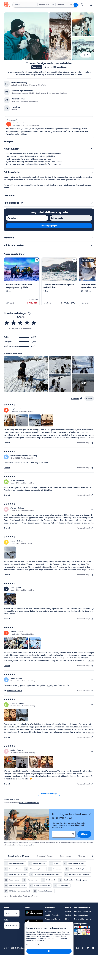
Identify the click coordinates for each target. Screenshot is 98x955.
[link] (22, 281)
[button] (55, 67)
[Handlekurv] (91, 5)
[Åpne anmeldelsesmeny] (92, 410)
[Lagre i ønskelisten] (37, 260)
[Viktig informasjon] (91, 245)
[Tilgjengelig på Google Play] (34, 913)
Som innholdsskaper (81, 915)
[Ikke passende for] (91, 202)
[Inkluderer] (91, 195)
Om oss (68, 911)
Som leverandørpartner (82, 911)
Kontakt (48, 911)
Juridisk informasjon (52, 915)
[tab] (18, 856)
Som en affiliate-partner (82, 919)
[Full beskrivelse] (91, 172)
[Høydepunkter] (91, 148)
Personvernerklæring (26, 845)
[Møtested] (91, 237)
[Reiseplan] (91, 141)
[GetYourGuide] (7, 4)
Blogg (67, 919)
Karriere (68, 915)
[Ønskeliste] (82, 5)
